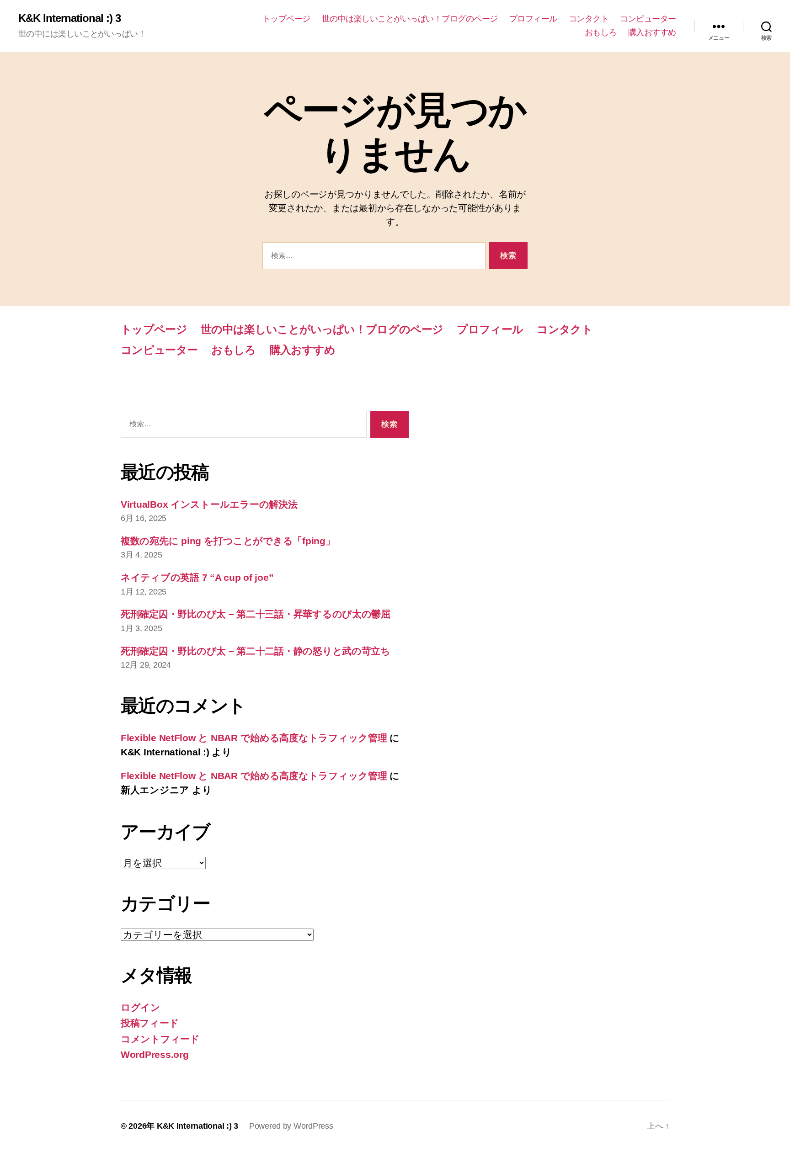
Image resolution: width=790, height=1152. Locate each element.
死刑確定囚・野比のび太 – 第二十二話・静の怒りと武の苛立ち (255, 651)
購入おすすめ (652, 32)
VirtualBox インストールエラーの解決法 (209, 504)
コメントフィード (160, 1039)
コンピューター (648, 18)
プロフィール (533, 18)
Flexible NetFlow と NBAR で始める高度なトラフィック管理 (254, 738)
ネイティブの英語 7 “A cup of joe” (197, 577)
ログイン (140, 1007)
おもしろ (601, 32)
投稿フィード (150, 1023)
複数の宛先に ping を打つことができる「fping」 (228, 541)
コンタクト (589, 18)
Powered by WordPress (291, 1126)
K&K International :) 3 (69, 18)
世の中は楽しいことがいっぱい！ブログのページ (410, 18)
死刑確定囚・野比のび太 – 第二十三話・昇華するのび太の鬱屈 (255, 614)
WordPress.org (155, 1054)
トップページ (286, 18)
